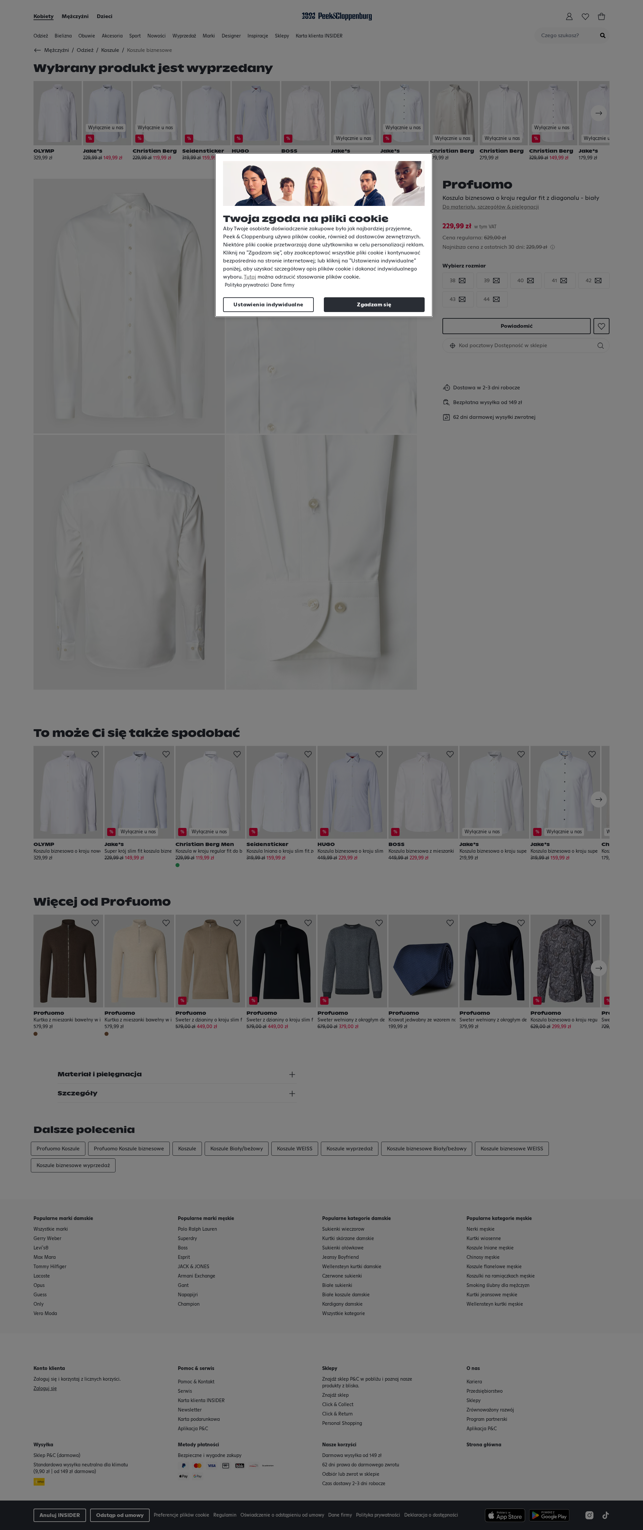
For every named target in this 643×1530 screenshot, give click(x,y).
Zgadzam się (374, 304)
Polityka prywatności (247, 285)
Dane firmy (282, 285)
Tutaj (250, 277)
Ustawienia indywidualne (268, 304)
